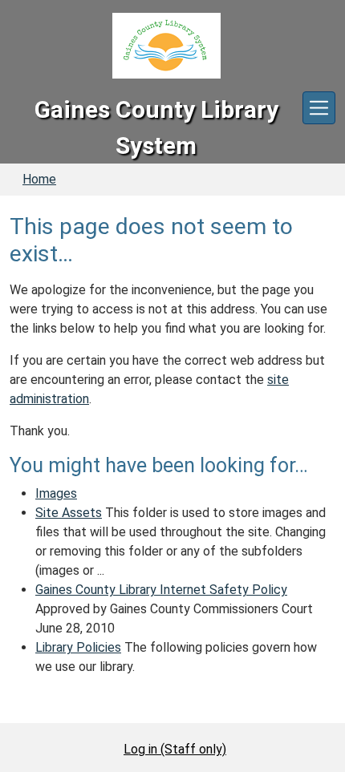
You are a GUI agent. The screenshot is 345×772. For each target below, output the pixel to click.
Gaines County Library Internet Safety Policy (161, 589)
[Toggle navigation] (318, 107)
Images (56, 493)
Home (39, 179)
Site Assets (68, 512)
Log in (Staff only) (175, 749)
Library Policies (78, 647)
